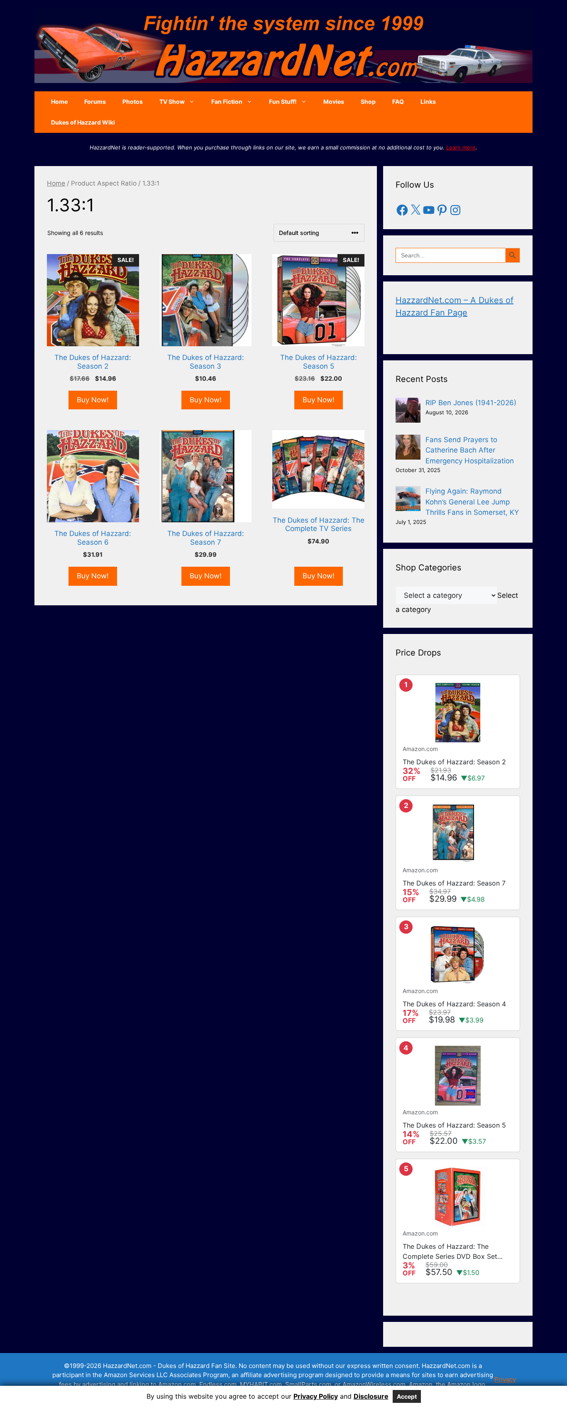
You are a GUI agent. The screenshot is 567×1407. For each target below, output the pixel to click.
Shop (368, 101)
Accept (407, 1396)
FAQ (398, 101)
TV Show (172, 101)
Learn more (461, 147)
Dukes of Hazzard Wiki (83, 122)
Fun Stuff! (283, 101)
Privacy (505, 1379)
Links (428, 101)
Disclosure (371, 1396)
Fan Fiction (226, 101)
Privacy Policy (315, 1396)
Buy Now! (93, 400)
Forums (95, 101)
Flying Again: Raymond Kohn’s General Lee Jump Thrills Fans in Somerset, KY (472, 501)
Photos (132, 101)
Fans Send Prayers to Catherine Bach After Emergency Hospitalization (469, 450)
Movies (333, 101)
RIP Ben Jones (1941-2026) (470, 403)
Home (59, 101)
